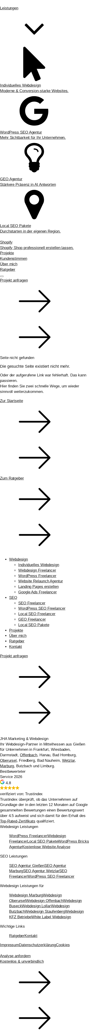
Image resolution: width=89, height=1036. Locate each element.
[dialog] (44, 644)
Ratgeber (7, 269)
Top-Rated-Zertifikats (17, 821)
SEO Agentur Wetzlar (41, 871)
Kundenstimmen (13, 258)
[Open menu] (2, 276)
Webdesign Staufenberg (45, 911)
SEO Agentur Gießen (26, 865)
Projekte (7, 253)
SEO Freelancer (31, 603)
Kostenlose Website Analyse (46, 847)
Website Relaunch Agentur (40, 581)
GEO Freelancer (32, 619)
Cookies (63, 945)
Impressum (9, 945)
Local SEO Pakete (33, 625)
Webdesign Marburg (26, 895)
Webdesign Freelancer (37, 570)
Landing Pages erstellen (38, 586)
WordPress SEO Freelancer (41, 608)
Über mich (8, 264)
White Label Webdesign (51, 917)
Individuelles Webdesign (38, 565)
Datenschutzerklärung (37, 945)
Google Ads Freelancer (37, 592)
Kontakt (15, 646)
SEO (13, 597)
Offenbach (28, 755)
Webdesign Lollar (36, 906)
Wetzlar (68, 760)
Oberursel (8, 760)
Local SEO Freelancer (36, 614)
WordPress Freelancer (37, 576)
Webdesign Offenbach (44, 901)
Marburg (7, 766)
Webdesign (18, 559)
